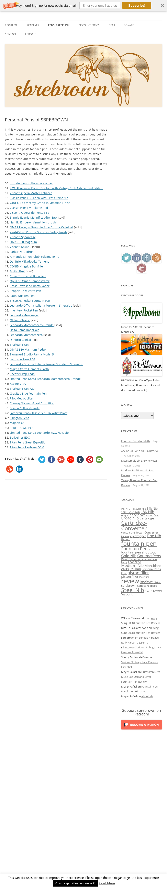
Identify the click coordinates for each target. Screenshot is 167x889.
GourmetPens (149, 555)
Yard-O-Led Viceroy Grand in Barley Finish (38, 232)
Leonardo (134, 562)
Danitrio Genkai (20, 340)
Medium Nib (132, 565)
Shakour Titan (19, 345)
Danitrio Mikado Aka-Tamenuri (31, 261)
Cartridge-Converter (134, 525)
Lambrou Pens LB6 (22, 359)
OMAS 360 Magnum (23, 242)
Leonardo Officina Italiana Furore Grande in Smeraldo (46, 364)
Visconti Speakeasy (22, 237)
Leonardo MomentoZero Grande (32, 325)
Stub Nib (150, 591)
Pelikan (135, 569)
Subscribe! (136, 5)
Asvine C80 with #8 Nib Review (139, 451)
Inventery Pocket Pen (24, 310)
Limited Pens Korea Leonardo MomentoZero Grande (45, 379)
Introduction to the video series (31, 183)
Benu (156, 515)
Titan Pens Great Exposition (28, 442)
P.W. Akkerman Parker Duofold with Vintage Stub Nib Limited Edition (56, 188)
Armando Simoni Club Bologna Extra (34, 257)
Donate (129, 25)
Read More (107, 883)
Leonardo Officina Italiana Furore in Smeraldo (41, 305)
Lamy (124, 562)
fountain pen (139, 543)
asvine (149, 515)
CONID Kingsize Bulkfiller (27, 266)
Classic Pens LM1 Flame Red (29, 208)
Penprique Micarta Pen (25, 291)
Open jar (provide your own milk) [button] (75, 883)
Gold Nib (128, 555)
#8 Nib (125, 509)
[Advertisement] (141, 180)
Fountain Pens (135, 548)
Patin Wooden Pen (22, 296)
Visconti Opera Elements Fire (29, 213)
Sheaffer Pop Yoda (22, 374)
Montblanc (153, 565)
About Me (11, 25)
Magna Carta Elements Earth (29, 369)
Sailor (157, 582)
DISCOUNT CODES (132, 295)
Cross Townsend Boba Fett (28, 276)
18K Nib (147, 511)
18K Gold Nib (130, 512)
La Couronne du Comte (144, 559)
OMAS (125, 569)
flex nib (125, 539)
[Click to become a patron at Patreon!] (141, 730)
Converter (151, 532)
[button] (83, 5)
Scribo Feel (17, 271)
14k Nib (152, 508)
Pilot (124, 573)
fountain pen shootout (138, 552)
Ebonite (125, 536)
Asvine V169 (18, 384)
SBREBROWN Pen (21, 428)
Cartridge (147, 518)
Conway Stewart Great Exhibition (32, 403)
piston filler (129, 576)
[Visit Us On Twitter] (127, 262)
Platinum (144, 576)
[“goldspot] (141, 353)
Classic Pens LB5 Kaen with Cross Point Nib (39, 198)
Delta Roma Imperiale (24, 330)
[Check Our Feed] (157, 262)
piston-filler (138, 572)
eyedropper (138, 536)
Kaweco (126, 559)
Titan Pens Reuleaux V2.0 (27, 447)
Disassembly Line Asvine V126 (139, 460)
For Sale (30, 34)
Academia (32, 25)
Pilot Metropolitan (22, 398)
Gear (112, 25)
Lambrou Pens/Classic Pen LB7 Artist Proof (38, 413)
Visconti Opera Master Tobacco (31, 193)
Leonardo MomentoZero (26, 335)
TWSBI (158, 591)
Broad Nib (130, 518)
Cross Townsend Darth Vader (29, 286)
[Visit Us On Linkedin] (137, 262)
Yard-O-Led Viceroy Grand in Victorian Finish (40, 203)
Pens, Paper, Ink (58, 25)
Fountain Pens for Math (135, 441)
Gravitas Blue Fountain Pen (28, 393)
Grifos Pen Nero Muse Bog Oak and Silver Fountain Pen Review (140, 676)
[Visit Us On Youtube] (142, 272)
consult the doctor (132, 532)
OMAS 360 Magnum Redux (28, 349)
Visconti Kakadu (20, 247)
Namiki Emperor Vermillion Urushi (33, 222)
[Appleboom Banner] (141, 322)
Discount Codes (89, 25)
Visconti (127, 594)
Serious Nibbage (147, 586)
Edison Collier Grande (25, 408)
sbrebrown (128, 585)
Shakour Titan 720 (22, 389)
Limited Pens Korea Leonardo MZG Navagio (39, 433)
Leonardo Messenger (24, 315)
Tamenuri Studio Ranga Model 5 (32, 354)
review (130, 581)
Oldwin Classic (20, 320)
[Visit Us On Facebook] (147, 262)
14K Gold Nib (138, 508)
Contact (10, 34)
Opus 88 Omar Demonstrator (29, 281)
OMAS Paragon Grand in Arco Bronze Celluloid (41, 227)
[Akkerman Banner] (141, 375)
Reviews (147, 581)
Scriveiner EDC (20, 437)
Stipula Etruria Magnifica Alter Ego (33, 217)
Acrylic (125, 515)
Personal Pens (151, 569)
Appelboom (137, 515)
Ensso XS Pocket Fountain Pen (30, 301)
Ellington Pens (19, 418)
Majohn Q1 (17, 423)
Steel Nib (132, 590)
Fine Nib (154, 535)
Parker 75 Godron (22, 252)
